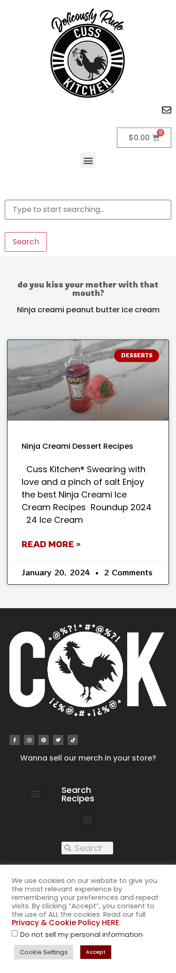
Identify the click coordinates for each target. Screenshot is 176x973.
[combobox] (88, 209)
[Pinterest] (43, 740)
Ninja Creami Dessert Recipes (77, 446)
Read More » (51, 544)
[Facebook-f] (14, 740)
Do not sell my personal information (81, 934)
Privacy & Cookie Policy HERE (65, 922)
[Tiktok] (73, 740)
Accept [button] (96, 952)
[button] (88, 160)
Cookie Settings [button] (44, 952)
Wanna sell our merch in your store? (88, 758)
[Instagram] (29, 740)
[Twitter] (58, 740)
